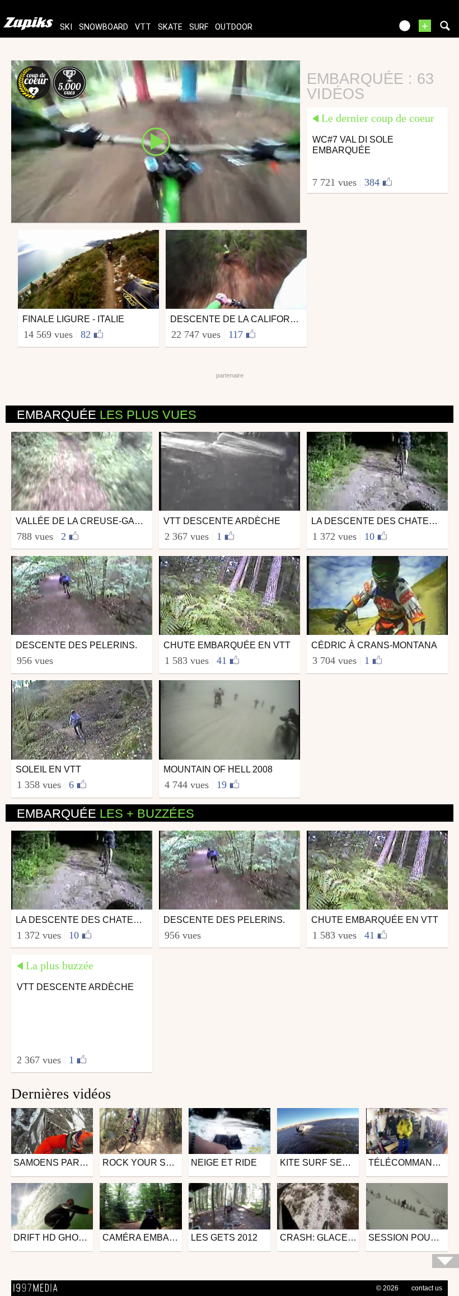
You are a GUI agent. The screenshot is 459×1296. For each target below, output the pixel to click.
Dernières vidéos (61, 1094)
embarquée (106, 415)
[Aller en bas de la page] (445, 1261)
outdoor (233, 27)
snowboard (103, 27)
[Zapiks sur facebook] (359, 29)
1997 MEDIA (38, 1288)
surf (198, 27)
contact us (426, 1288)
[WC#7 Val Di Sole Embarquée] (155, 140)
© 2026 (387, 1288)
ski (66, 27)
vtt (143, 27)
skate (170, 27)
